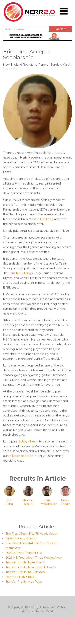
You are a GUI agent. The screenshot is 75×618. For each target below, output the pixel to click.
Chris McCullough (20, 273)
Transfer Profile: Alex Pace (24, 581)
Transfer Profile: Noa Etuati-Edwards (31, 567)
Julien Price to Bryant (21, 538)
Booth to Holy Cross (20, 577)
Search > (60, 28)
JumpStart (46, 611)
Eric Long (46, 219)
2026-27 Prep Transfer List (24, 553)
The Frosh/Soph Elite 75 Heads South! (32, 533)
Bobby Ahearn (28, 441)
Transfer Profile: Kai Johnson (25, 572)
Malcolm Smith (22, 456)
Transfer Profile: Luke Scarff (25, 562)
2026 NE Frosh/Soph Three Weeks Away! (34, 557)
